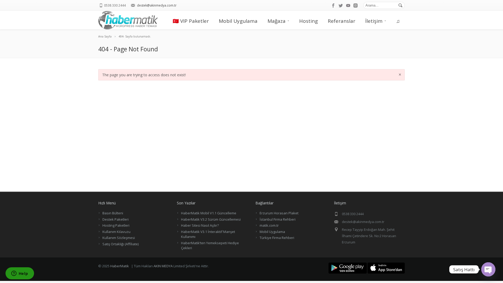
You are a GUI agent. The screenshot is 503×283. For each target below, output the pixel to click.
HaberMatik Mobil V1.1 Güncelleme (208, 213)
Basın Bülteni (112, 213)
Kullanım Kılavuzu (116, 231)
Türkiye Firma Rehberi (277, 237)
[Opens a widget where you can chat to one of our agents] (19, 273)
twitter (341, 5)
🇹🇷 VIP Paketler (191, 21)
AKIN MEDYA (163, 266)
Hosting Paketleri (115, 225)
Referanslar (341, 21)
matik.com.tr (269, 225)
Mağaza (276, 21)
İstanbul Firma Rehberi (278, 219)
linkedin (355, 5)
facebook (333, 5)
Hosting (308, 21)
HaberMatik (119, 266)
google (348, 5)
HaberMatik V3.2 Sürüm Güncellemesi (211, 219)
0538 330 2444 (115, 5)
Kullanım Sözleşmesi (118, 237)
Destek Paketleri (115, 219)
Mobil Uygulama (238, 21)
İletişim (373, 21)
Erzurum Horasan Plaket (279, 213)
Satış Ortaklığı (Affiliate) (120, 244)
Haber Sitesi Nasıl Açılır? (200, 225)
